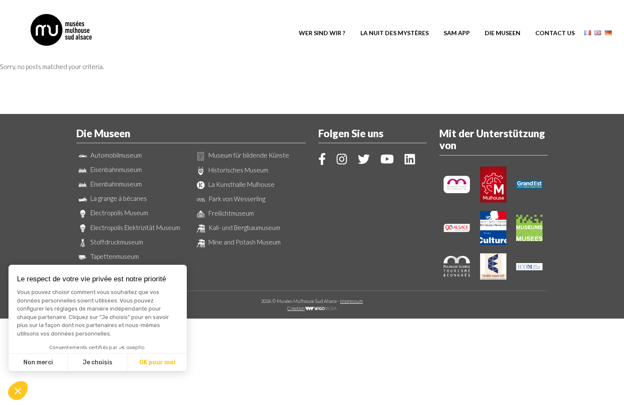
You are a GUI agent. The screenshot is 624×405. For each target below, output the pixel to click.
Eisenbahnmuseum (115, 169)
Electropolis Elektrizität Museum (134, 227)
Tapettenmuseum (114, 256)
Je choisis (97, 362)
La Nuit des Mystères (394, 32)
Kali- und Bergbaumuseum (243, 227)
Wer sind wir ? (322, 32)
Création (296, 308)
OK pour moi (157, 362)
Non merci (38, 362)
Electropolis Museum (118, 212)
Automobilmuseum (115, 155)
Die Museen (502, 32)
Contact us (555, 32)
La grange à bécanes (118, 198)
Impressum (351, 301)
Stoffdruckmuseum (116, 242)
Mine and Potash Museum (244, 242)
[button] (18, 390)
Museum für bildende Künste (248, 155)
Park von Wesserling (236, 198)
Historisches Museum (237, 170)
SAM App (457, 32)
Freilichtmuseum (230, 213)
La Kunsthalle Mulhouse (241, 184)
